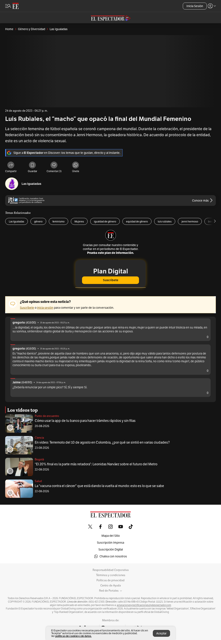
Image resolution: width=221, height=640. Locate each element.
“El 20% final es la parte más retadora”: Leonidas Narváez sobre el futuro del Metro (96, 464)
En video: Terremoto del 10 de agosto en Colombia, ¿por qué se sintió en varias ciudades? (102, 442)
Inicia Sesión (194, 6)
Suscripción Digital (110, 549)
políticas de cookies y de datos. (73, 636)
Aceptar (161, 633)
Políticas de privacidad (110, 580)
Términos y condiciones (110, 575)
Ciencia (39, 438)
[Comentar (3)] (54, 165)
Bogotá (39, 459)
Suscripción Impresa (110, 542)
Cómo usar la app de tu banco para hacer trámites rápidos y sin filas (85, 420)
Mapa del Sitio (110, 536)
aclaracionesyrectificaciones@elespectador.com (144, 605)
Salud (38, 481)
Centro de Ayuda (110, 585)
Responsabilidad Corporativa (111, 570)
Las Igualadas (31, 184)
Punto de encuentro (47, 416)
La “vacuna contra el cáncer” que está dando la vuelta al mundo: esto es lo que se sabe (99, 486)
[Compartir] (10, 165)
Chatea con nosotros (113, 556)
